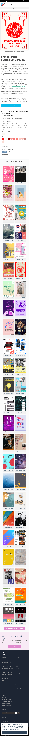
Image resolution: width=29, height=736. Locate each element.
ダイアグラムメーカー (7, 666)
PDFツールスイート (6, 660)
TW (11, 115)
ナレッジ (17, 671)
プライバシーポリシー (7, 699)
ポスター (5, 8)
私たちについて (19, 682)
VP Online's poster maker (19, 86)
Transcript (5, 154)
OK (14, 732)
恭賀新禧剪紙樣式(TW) (23, 111)
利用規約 (4, 695)
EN (9, 115)
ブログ (17, 668)
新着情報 (17, 684)
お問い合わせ (18, 688)
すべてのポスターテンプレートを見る (14, 628)
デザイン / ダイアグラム (21, 662)
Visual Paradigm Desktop (17, 1)
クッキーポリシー (10, 727)
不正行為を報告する (6, 705)
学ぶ (17, 666)
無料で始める (14, 646)
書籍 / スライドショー (20, 660)
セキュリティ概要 (6, 703)
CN (12, 115)
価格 (3, 680)
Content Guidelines (7, 701)
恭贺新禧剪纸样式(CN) (6, 113)
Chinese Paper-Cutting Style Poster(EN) (9, 111)
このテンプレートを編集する (11, 106)
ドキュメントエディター (7, 672)
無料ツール (18, 673)
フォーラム (18, 664)
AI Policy (4, 697)
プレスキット (18, 686)
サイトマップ (18, 675)
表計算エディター (6, 678)
